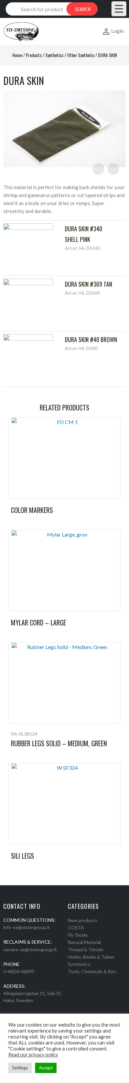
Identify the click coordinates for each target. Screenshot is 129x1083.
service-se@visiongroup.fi (30, 949)
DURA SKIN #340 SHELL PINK (83, 234)
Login (117, 31)
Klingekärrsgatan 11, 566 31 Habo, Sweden (32, 996)
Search (83, 8)
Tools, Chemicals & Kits (92, 971)
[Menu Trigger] (118, 8)
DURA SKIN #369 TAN (88, 284)
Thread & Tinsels (86, 949)
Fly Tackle (78, 935)
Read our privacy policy (33, 1054)
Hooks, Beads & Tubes (91, 957)
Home (17, 54)
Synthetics (54, 54)
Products (34, 54)
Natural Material (84, 942)
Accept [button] (46, 1067)
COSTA (76, 927)
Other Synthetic (80, 54)
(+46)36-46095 (18, 971)
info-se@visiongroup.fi (26, 927)
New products (82, 920)
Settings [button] (20, 1067)
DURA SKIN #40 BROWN (91, 339)
